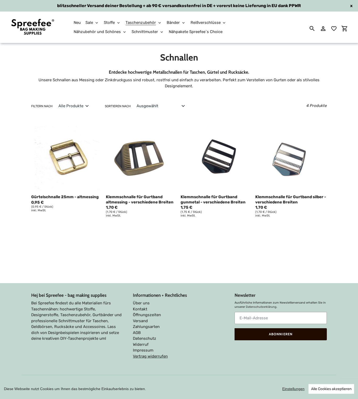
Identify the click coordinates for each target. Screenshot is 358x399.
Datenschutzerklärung (261, 307)
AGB (137, 332)
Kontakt (140, 309)
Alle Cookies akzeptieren (331, 389)
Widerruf (141, 344)
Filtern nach (42, 106)
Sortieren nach (118, 106)
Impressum (143, 350)
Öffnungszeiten (147, 314)
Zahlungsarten (146, 326)
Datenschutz (144, 338)
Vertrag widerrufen (150, 356)
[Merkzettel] (334, 28)
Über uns (141, 303)
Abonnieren (280, 334)
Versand (140, 321)
